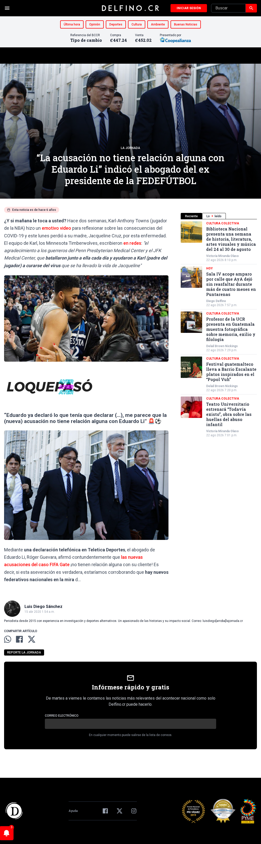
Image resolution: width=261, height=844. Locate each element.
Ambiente (158, 24)
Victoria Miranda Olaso (222, 256)
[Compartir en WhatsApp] (7, 639)
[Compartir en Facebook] (19, 639)
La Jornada (130, 148)
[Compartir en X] (32, 639)
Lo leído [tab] (213, 216)
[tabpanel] (219, 329)
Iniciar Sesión (189, 8)
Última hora (72, 24)
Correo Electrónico (62, 715)
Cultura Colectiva (222, 223)
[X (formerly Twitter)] (119, 811)
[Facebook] (105, 811)
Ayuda (73, 811)
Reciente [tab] (191, 216)
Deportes (115, 24)
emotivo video (56, 228)
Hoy (209, 268)
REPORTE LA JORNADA (24, 652)
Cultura (137, 24)
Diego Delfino (216, 301)
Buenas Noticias (185, 24)
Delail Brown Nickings (222, 346)
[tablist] (219, 216)
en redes (132, 243)
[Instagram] (134, 811)
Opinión (94, 24)
